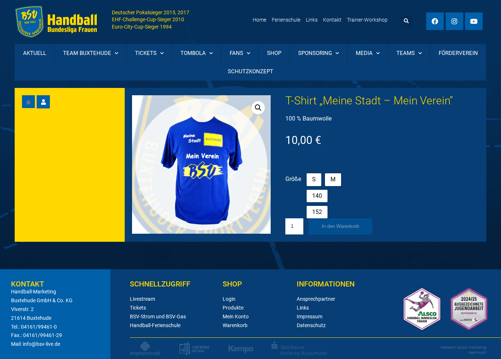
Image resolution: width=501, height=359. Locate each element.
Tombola (193, 53)
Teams (405, 53)
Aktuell (34, 53)
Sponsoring (315, 53)
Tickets (146, 53)
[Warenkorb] (28, 101)
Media (364, 53)
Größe (293, 178)
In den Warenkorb (340, 226)
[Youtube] (474, 21)
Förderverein (458, 53)
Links (312, 20)
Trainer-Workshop (367, 20)
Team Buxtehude (87, 53)
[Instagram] (454, 21)
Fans (236, 53)
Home (259, 20)
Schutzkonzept (250, 71)
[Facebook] (435, 21)
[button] (406, 21)
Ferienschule (286, 20)
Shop (274, 53)
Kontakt (332, 20)
